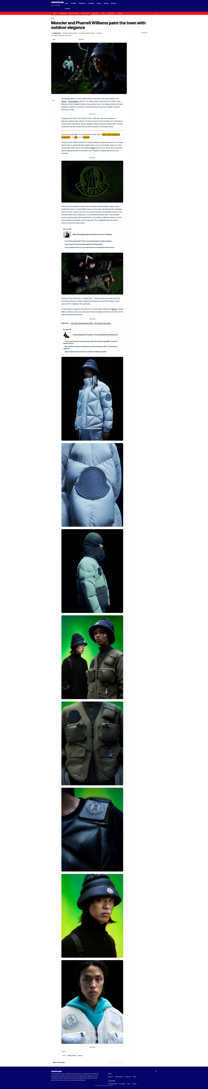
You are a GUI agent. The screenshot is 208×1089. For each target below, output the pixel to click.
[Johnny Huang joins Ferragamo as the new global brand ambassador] (67, 335)
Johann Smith (57, 33)
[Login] (149, 6)
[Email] (65, 39)
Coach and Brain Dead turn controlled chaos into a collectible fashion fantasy (89, 247)
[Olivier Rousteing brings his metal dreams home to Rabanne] (67, 234)
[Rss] (156, 13)
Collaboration (95, 13)
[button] (152, 5)
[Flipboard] (154, 13)
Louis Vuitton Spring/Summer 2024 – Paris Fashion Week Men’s (90, 323)
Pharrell (92, 148)
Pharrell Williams (58, 15)
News (52, 18)
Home (52, 15)
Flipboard (86, 137)
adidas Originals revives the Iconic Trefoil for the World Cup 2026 (85, 351)
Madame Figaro (111, 13)
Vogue (55, 13)
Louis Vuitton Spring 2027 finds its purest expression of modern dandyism (88, 241)
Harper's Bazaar (85, 13)
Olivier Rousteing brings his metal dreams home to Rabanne (92, 234)
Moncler (64, 101)
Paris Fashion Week (73, 13)
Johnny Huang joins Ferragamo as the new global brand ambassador (95, 335)
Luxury (103, 13)
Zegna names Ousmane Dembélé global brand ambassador (83, 244)
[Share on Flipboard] (61, 39)
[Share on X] (58, 39)
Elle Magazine (62, 13)
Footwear (120, 13)
